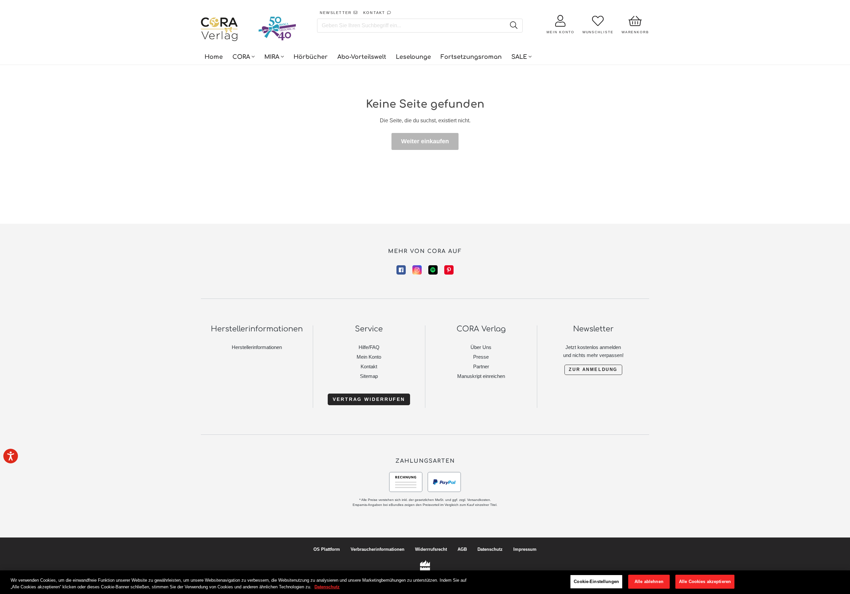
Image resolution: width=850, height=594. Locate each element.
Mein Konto (369, 357)
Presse (481, 357)
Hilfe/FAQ (369, 347)
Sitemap (369, 376)
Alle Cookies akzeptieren (705, 581)
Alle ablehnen (649, 581)
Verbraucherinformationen (377, 549)
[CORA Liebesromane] (219, 30)
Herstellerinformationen (257, 347)
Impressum (525, 549)
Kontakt (369, 366)
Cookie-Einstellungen (596, 581)
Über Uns (480, 347)
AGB (462, 549)
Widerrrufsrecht (431, 549)
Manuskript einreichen (481, 376)
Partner (481, 366)
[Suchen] (513, 25)
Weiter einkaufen (425, 141)
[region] (425, 582)
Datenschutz (490, 549)
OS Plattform (326, 549)
